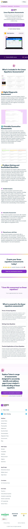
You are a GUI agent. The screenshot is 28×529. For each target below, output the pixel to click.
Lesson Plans (4, 421)
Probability (3, 451)
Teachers (3, 491)
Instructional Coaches (6, 493)
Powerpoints (4, 426)
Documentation (4, 433)
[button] (24, 2)
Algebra (3, 459)
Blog (2, 441)
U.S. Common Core (5, 483)
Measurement (4, 456)
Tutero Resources (4, 6)
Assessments (10, 6)
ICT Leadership (4, 501)
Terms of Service (21, 522)
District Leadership (5, 498)
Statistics (3, 454)
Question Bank (4, 431)
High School (3, 474)
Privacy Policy (7, 522)
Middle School (4, 472)
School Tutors (4, 503)
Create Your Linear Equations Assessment (14, 24)
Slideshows (3, 428)
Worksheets (4, 423)
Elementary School (5, 469)
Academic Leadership (6, 496)
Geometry (3, 461)
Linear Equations (16, 6)
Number (3, 449)
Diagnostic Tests (5, 436)
